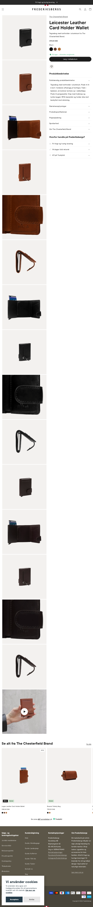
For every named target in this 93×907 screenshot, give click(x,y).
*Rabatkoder (6, 866)
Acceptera (14, 899)
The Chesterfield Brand (58, 16)
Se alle (88, 744)
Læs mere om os (77, 872)
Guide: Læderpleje (32, 848)
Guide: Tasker (30, 864)
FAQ (26, 838)
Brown (55, 49)
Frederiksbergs (87, 901)
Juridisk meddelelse (9, 840)
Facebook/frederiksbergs (57, 855)
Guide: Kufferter (31, 853)
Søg (26, 874)
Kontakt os (29, 869)
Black (51, 49)
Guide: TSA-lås (30, 858)
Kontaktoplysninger (55, 852)
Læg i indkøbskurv (70, 59)
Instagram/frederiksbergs (57, 858)
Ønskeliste (5, 871)
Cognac (59, 49)
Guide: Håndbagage (32, 843)
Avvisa (31, 899)
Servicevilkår (6, 845)
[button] (2, 9)
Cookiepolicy (6, 861)
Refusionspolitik (7, 850)
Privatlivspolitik (7, 856)
